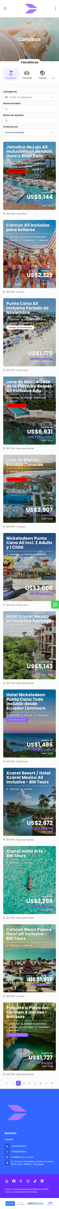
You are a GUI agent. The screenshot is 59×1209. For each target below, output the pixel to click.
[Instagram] (28, 1181)
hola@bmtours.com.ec (22, 1157)
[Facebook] (14, 1181)
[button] (29, 132)
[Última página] (52, 1083)
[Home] (7, 1181)
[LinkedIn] (42, 1181)
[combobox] (29, 120)
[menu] (55, 9)
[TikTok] (35, 1181)
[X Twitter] (21, 1181)
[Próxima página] (46, 1083)
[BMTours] (17, 1112)
